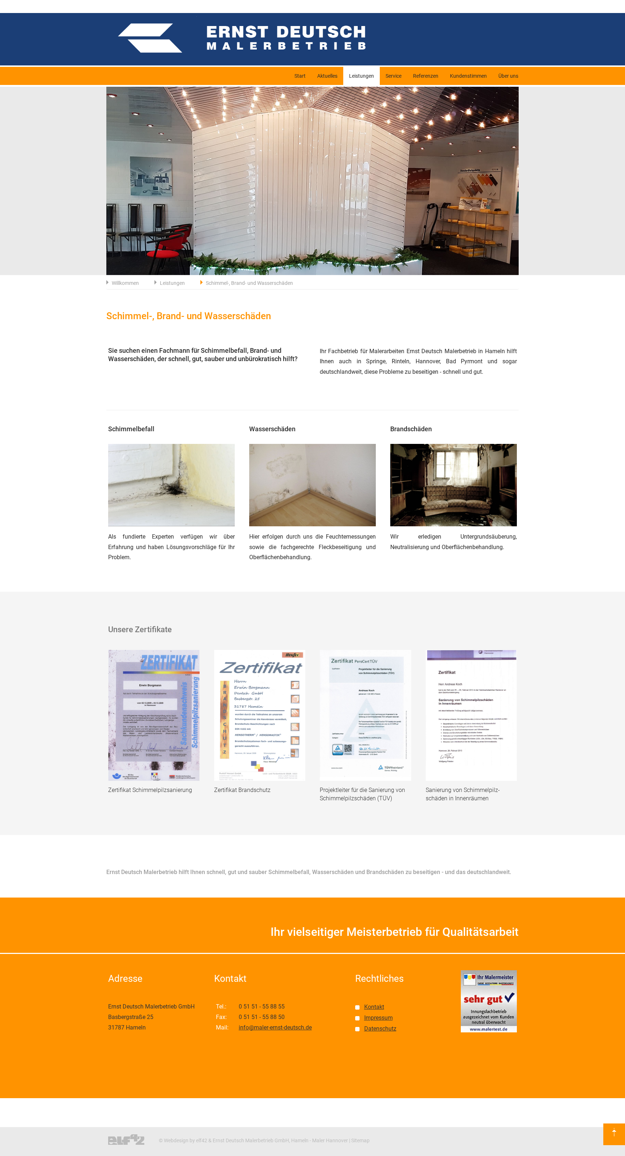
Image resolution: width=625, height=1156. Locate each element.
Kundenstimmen (468, 76)
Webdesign (176, 1140)
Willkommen (125, 283)
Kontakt (374, 1006)
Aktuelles (327, 76)
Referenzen (425, 76)
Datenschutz (380, 1028)
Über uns (508, 76)
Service (393, 76)
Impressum (378, 1017)
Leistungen (361, 76)
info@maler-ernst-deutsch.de (275, 1027)
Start (300, 76)
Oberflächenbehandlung (279, 557)
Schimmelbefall (224, 350)
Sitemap (360, 1140)
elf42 (201, 1140)
